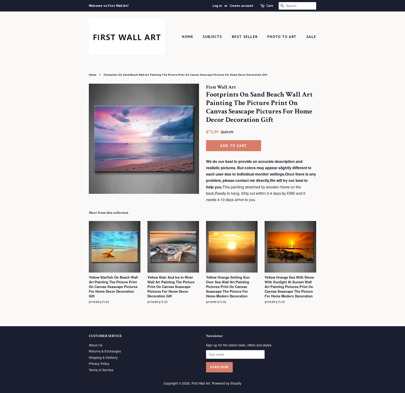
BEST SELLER (245, 36)
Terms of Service (101, 369)
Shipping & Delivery (103, 357)
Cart (269, 6)
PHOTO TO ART (282, 36)
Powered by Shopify (226, 383)
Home (187, 36)
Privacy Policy (99, 363)
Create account (241, 6)
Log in (217, 6)
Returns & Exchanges (105, 351)
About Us (95, 345)
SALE (311, 36)
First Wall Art (200, 383)
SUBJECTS (212, 36)
